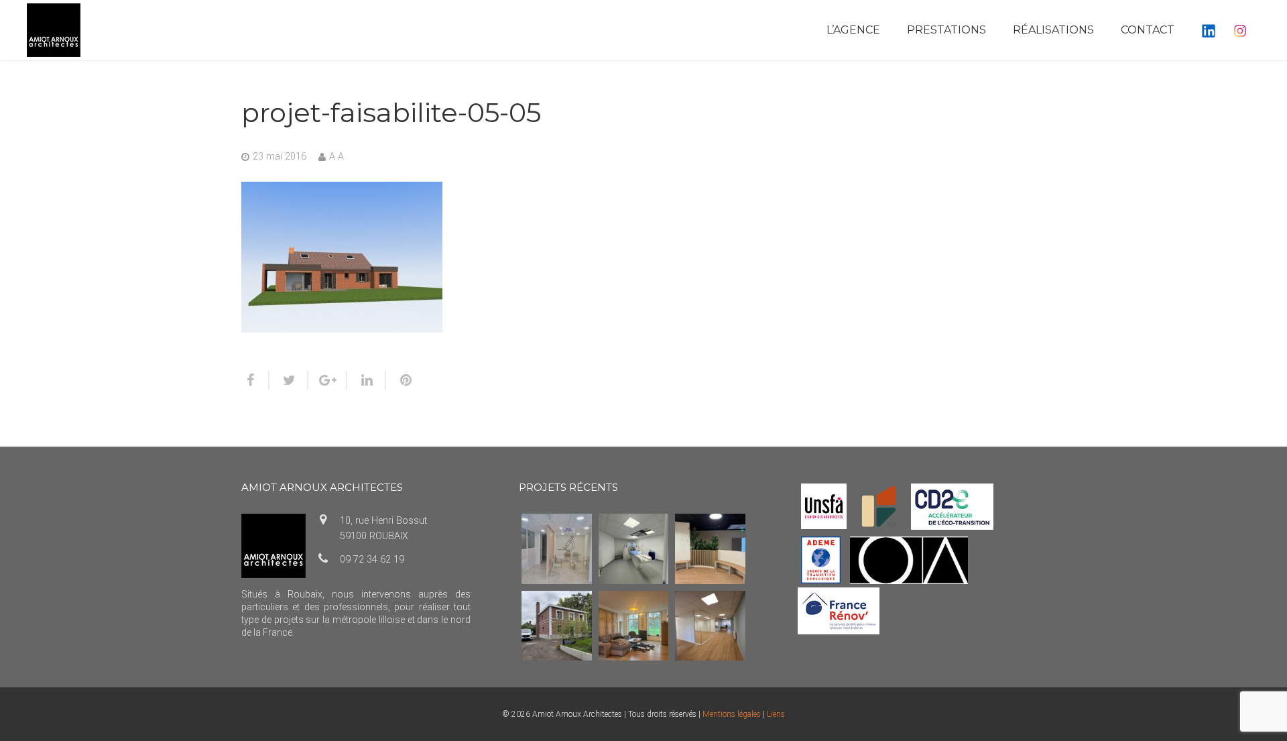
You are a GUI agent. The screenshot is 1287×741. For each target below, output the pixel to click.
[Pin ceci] (400, 380)
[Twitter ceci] (288, 380)
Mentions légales (731, 714)
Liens (776, 714)
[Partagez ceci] (255, 380)
